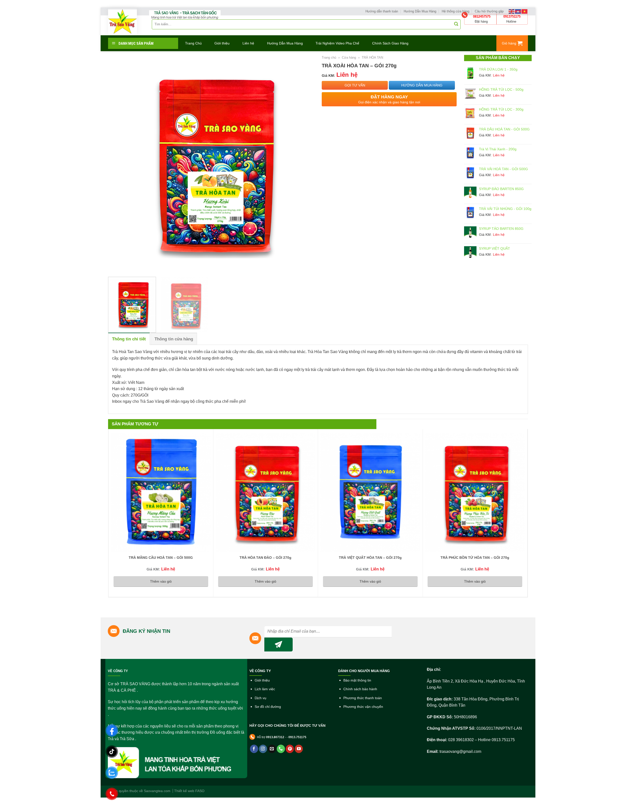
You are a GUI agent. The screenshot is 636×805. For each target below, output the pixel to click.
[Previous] (118, 164)
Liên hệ (248, 43)
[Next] (303, 164)
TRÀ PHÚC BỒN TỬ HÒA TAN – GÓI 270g (474, 558)
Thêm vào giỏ (161, 581)
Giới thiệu (222, 43)
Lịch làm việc (265, 689)
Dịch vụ (260, 698)
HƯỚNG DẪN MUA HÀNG (421, 85)
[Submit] (456, 24)
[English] (512, 11)
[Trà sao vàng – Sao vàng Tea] (122, 21)
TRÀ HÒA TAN (372, 57)
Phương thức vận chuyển (363, 707)
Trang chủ (329, 57)
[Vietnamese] (524, 11)
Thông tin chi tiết (129, 339)
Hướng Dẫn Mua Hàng (285, 43)
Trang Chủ (193, 43)
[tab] (129, 339)
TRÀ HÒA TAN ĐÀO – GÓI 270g (265, 558)
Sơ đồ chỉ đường (268, 707)
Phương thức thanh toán (362, 698)
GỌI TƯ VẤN (355, 85)
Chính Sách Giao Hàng (390, 43)
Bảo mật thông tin (357, 680)
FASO (199, 791)
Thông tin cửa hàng (174, 339)
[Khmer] (518, 11)
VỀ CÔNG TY (118, 671)
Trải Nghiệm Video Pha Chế (337, 43)
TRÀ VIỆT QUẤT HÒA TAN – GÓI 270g (370, 558)
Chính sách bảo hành (360, 689)
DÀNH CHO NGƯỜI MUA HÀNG (364, 671)
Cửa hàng (349, 57)
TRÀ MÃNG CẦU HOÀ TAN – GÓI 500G (161, 558)
